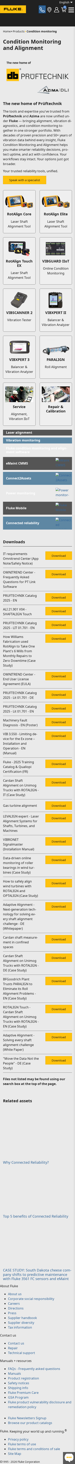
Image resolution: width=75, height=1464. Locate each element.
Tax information (20, 1327)
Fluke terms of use (22, 1444)
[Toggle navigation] (71, 10)
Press (12, 1313)
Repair (13, 1348)
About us (15, 1294)
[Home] (13, 9)
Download (59, 556)
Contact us (16, 1343)
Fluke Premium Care (23, 1392)
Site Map (14, 1453)
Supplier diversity (21, 1322)
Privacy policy (18, 1439)
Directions (16, 1308)
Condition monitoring (42, 31)
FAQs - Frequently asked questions (34, 1369)
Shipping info (18, 1388)
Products (19, 31)
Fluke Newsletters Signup (27, 1418)
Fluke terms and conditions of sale (34, 1449)
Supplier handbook (22, 1318)
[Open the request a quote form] (42, 9)
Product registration (23, 1378)
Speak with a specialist (24, 180)
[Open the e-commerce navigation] (56, 9)
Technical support (21, 1353)
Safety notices (18, 1383)
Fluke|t (16, 16)
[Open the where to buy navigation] (49, 9)
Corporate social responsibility (31, 1299)
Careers (14, 1303)
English (64, 2)
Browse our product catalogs (30, 1423)
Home (7, 31)
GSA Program (18, 1397)
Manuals (14, 1373)
